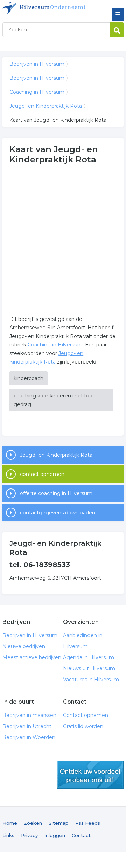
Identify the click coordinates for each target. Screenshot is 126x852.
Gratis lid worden (83, 726)
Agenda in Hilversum (88, 657)
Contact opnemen (85, 715)
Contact (81, 835)
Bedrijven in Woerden (28, 737)
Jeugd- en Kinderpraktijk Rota (45, 106)
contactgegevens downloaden (57, 512)
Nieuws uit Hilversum (89, 668)
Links (8, 835)
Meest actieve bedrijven (31, 657)
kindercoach (28, 378)
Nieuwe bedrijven (23, 646)
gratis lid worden (90, 775)
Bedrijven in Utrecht (26, 726)
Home (9, 823)
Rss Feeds (87, 823)
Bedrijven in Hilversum (53, 8)
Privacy (29, 835)
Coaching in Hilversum (36, 92)
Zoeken (33, 823)
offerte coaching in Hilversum (56, 493)
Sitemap (59, 823)
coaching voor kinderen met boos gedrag (55, 400)
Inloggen (54, 835)
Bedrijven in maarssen (29, 715)
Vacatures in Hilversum (91, 679)
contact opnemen (42, 474)
